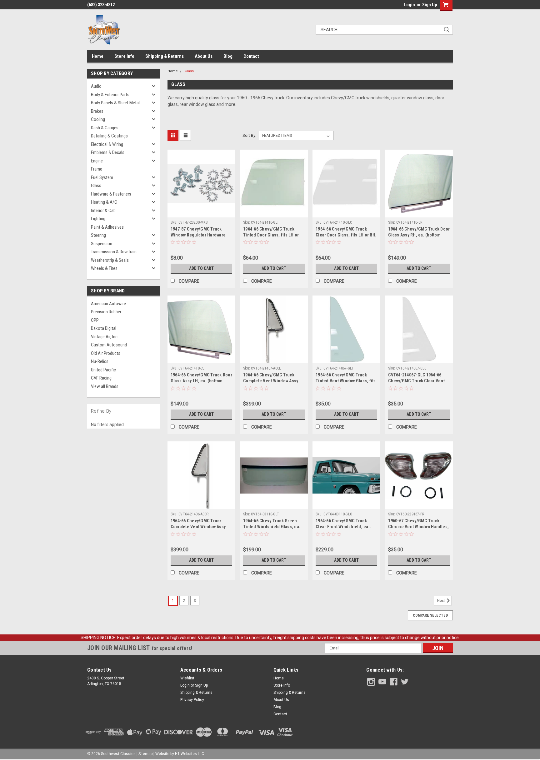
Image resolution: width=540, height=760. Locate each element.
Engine (97, 161)
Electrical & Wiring (107, 144)
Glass (96, 185)
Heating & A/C (104, 202)
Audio (96, 86)
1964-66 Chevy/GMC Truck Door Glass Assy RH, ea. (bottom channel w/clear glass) (419, 234)
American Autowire (108, 303)
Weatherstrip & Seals (110, 260)
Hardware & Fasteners (111, 194)
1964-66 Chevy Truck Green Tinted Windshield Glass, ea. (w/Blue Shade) (271, 526)
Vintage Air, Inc (104, 337)
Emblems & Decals (107, 152)
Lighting (98, 218)
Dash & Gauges (104, 128)
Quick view (201, 212)
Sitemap (145, 754)
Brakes (97, 111)
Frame (96, 169)
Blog (227, 56)
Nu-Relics (99, 361)
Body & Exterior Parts (110, 94)
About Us (203, 56)
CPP (95, 320)
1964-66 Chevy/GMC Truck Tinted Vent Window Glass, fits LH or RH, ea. (346, 380)
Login (409, 4)
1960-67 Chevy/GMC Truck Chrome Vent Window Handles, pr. (418, 526)
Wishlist (187, 678)
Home (97, 56)
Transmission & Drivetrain (114, 252)
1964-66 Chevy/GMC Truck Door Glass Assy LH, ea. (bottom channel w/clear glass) (201, 380)
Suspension (101, 243)
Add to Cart (201, 268)
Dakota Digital (103, 328)
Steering (98, 235)
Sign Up (429, 4)
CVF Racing (101, 378)
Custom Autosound (109, 345)
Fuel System (102, 177)
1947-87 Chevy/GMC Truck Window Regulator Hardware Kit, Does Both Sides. (198, 234)
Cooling (98, 119)
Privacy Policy (192, 700)
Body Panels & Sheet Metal (115, 103)
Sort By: (249, 135)
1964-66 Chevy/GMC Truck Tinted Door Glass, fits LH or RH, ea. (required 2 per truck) (272, 234)
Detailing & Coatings (109, 136)
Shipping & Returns (164, 56)
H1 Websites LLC (189, 754)
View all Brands (104, 386)
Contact (251, 56)
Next (441, 601)
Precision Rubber (106, 312)
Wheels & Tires (104, 268)
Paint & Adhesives (107, 227)
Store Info (124, 56)
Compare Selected (430, 615)
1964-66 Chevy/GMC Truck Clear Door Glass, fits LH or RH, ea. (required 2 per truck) (346, 234)
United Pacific (103, 370)
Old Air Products (105, 353)
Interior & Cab (103, 210)
